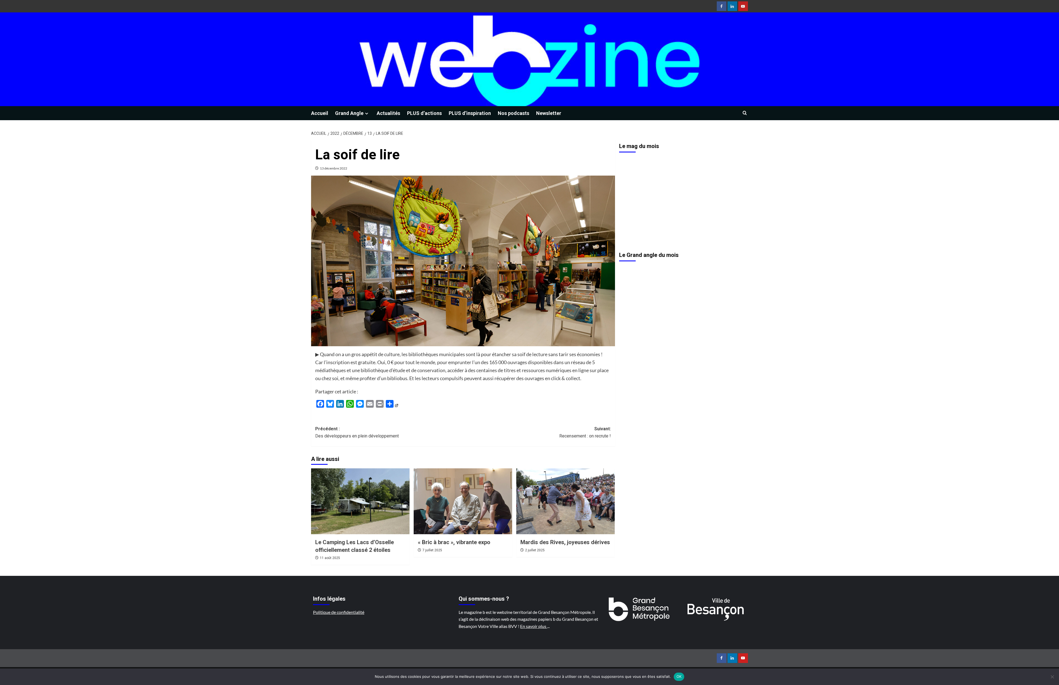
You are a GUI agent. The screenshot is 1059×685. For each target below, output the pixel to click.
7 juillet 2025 (432, 550)
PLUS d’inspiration (470, 113)
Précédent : (357, 432)
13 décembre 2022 (333, 168)
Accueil (319, 113)
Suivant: (585, 432)
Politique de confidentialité (338, 612)
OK (679, 676)
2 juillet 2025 (535, 550)
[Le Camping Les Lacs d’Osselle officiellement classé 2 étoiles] (360, 501)
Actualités (388, 113)
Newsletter (548, 113)
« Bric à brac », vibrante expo (454, 542)
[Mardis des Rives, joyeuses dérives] (565, 501)
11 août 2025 (330, 558)
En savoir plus (533, 626)
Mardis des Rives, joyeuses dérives (565, 542)
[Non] (1052, 676)
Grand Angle (349, 113)
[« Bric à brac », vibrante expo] (463, 501)
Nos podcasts (513, 113)
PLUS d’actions (424, 113)
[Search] (744, 113)
